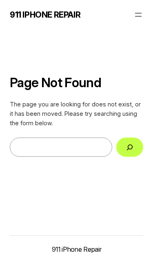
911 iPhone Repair (45, 15)
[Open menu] (138, 15)
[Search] (129, 147)
